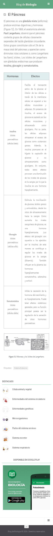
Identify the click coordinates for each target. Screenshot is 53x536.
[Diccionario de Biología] (26, 509)
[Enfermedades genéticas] (5, 410)
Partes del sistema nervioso (24, 428)
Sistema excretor (19, 438)
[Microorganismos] (5, 419)
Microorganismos (20, 418)
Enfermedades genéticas (22, 408)
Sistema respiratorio (21, 447)
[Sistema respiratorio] (5, 448)
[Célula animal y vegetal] (5, 390)
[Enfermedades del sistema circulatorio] (5, 400)
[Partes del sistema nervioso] (5, 429)
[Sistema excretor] (5, 439)
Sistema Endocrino (20, 368)
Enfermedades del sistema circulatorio (28, 399)
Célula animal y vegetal (22, 389)
